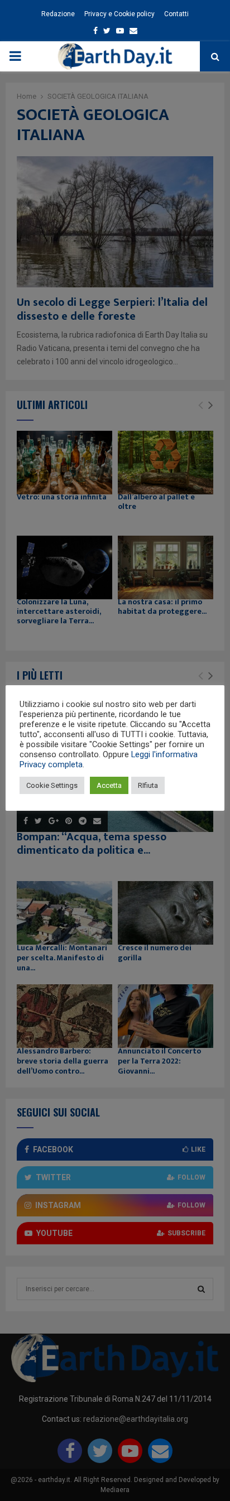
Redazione (58, 14)
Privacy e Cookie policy (119, 14)
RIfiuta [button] (148, 785)
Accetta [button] (109, 785)
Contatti (176, 14)
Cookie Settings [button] (52, 785)
